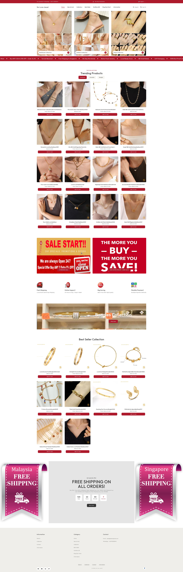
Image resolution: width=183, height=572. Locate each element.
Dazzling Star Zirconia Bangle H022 (105, 409)
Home (75, 538)
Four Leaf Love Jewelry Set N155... (50, 184)
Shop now (113, 321)
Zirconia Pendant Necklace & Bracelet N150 (133, 184)
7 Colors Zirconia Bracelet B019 (49, 409)
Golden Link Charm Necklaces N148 (105, 222)
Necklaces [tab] (82, 77)
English (142, 1)
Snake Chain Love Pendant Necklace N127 (77, 446)
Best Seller (76, 547)
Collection (39, 541)
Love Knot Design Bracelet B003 (105, 371)
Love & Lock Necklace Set (77, 184)
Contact (39, 544)
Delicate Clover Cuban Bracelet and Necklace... (49, 109)
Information (40, 547)
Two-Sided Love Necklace (49, 222)
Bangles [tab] (101, 77)
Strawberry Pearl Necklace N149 (77, 222)
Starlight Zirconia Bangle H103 (77, 371)
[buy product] (54, 33)
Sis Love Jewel (99, 568)
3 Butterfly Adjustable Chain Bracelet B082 (133, 371)
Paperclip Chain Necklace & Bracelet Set (105, 184)
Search (38, 538)
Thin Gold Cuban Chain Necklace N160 (78, 109)
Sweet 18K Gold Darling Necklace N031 (133, 147)
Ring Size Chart (77, 553)
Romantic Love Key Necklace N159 (50, 147)
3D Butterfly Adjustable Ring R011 (133, 409)
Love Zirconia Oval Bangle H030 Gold (50, 371)
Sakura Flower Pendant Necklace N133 (50, 446)
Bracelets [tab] (92, 77)
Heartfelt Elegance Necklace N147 (133, 222)
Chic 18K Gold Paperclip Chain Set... (77, 147)
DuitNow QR (77, 550)
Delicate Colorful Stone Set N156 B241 (105, 109)
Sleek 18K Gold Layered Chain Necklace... (133, 109)
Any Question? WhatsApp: (43, 1)
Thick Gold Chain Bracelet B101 (77, 409)
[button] (79, 7)
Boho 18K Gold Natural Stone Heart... (105, 147)
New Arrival (76, 541)
